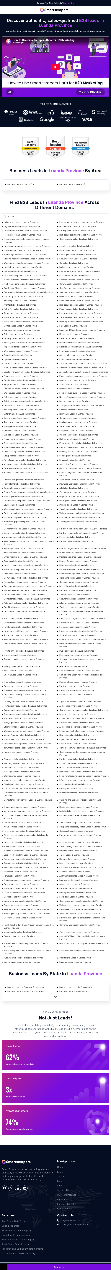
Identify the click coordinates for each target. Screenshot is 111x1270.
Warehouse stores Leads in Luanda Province (24, 389)
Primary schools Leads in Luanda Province (23, 439)
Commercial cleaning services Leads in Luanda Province (25, 696)
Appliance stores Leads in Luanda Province (23, 347)
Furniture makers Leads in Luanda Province (23, 627)
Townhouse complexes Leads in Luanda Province (26, 748)
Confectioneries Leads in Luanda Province (78, 763)
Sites (59, 1185)
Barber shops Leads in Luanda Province (77, 267)
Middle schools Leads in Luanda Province (78, 553)
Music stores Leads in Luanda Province (76, 651)
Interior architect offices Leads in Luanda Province (81, 731)
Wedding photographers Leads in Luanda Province (27, 731)
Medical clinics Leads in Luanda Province (77, 380)
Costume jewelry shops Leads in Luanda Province (26, 578)
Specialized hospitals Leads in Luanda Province (25, 859)
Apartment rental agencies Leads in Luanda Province (27, 743)
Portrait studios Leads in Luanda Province (22, 822)
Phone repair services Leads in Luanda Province (25, 714)
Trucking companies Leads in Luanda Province (80, 607)
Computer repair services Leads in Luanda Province (27, 599)
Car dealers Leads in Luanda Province (21, 435)
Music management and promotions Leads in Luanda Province (27, 952)
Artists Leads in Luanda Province (73, 488)
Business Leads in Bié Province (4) (74, 991)
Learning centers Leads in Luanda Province (78, 451)
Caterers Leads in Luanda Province (19, 414)
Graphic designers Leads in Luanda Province (24, 607)
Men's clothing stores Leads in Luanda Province (25, 368)
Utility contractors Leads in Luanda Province (23, 727)
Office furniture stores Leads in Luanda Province (25, 557)
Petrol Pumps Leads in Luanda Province (21, 309)
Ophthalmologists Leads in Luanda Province (23, 784)
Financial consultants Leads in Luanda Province (25, 582)
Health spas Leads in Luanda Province (76, 767)
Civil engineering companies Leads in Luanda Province (83, 710)
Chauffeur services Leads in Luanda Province (79, 288)
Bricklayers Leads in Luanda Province (76, 788)
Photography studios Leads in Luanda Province (80, 835)
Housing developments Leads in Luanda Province (26, 565)
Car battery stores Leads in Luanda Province (79, 623)
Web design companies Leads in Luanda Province (81, 905)
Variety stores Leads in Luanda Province (22, 666)
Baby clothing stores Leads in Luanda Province (25, 644)
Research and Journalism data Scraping (22, 1248)
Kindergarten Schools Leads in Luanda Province (80, 443)
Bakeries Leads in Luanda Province (75, 962)
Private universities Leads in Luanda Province (24, 651)
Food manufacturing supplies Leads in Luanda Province (84, 776)
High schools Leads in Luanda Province (76, 439)
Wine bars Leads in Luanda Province (20, 573)
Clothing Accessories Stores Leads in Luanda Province (28, 259)
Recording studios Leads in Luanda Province (24, 659)
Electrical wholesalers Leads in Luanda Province (80, 347)
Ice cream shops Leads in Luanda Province (23, 932)
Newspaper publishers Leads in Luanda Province (26, 631)
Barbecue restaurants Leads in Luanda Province (25, 590)
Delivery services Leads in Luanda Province (79, 807)
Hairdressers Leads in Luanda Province (76, 735)
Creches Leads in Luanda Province (75, 871)
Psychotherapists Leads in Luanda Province (78, 793)
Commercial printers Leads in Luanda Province (24, 611)
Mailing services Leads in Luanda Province (78, 500)
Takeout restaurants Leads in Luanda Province (80, 317)
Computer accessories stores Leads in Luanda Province (29, 586)
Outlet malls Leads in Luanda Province (76, 831)
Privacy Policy (64, 1199)
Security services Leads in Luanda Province (78, 599)
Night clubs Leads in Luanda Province (76, 414)
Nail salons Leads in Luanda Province (20, 718)
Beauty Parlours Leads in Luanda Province (78, 259)
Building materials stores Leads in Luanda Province (82, 533)
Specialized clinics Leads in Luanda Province (24, 739)
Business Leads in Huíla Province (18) (76, 987)
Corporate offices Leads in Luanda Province (79, 280)
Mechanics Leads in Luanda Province (76, 296)
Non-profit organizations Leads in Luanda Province (82, 397)
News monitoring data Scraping (18, 1239)
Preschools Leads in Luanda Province (20, 443)
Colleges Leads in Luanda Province (19, 468)
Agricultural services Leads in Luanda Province (80, 702)
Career (60, 1176)
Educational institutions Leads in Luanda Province (81, 447)
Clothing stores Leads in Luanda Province (77, 254)
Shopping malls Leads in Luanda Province (22, 250)
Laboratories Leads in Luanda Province (76, 565)
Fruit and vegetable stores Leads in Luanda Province (83, 548)
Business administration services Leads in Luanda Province (26, 794)
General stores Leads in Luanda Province (77, 418)
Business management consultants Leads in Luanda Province (82, 919)
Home (60, 1167)
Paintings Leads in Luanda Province (75, 686)
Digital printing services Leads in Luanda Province (81, 811)
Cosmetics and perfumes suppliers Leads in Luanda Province (82, 753)
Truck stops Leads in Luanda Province (21, 635)
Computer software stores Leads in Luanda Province (82, 748)
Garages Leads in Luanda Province (19, 936)
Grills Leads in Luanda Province (73, 666)
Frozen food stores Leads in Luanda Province (79, 815)
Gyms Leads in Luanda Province (18, 359)
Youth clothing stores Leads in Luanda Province (80, 846)
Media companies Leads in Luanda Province (23, 618)
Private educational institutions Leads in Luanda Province (80, 645)
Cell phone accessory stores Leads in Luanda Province (84, 827)
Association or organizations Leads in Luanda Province (83, 372)
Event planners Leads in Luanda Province (77, 359)
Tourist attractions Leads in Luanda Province (79, 932)
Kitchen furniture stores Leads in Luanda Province (81, 718)
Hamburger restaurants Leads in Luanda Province (81, 321)
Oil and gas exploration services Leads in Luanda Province (26, 836)
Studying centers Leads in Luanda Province (23, 722)
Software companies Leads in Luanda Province (25, 517)
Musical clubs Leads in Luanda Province (77, 714)
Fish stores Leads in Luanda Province (20, 397)
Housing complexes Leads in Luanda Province (24, 831)
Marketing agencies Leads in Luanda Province (24, 284)
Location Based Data (68, 1204)
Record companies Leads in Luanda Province (24, 863)
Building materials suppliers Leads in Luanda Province (83, 529)
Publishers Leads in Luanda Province (75, 888)
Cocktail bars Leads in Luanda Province (77, 635)
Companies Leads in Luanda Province (76, 430)
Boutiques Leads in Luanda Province (20, 426)
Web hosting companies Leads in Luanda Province (82, 513)
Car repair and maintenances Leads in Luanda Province (28, 292)
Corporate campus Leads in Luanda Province (24, 488)
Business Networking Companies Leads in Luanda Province (26, 945)
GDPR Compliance (66, 1194)
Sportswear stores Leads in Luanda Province (24, 888)
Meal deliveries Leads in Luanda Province (22, 682)
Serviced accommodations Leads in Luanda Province (83, 363)
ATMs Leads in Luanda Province (73, 384)
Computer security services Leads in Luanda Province (28, 800)
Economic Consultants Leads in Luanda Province (25, 855)
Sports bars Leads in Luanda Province (21, 317)
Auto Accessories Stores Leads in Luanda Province (26, 788)
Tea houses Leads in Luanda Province (21, 422)
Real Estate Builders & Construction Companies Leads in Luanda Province (29, 926)
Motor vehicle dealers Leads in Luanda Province (25, 780)
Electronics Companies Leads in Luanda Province (26, 569)
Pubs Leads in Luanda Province (18, 334)
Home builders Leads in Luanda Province (77, 226)
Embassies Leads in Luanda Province (20, 871)
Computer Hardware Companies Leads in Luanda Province (81, 660)
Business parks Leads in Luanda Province (77, 590)
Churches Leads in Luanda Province (20, 430)
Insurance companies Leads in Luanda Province (25, 537)
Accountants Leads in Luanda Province (21, 561)
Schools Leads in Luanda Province (74, 594)
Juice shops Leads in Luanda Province (76, 479)
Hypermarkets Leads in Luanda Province (77, 859)
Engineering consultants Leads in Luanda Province (26, 880)
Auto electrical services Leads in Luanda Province (26, 603)
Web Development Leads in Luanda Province (79, 913)
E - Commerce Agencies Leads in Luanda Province (82, 618)
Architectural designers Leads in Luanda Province (81, 727)
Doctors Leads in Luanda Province (19, 897)
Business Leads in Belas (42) (72, 184)
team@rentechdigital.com (74, 1224)
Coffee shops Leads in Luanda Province (22, 326)
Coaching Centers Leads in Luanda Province (24, 918)
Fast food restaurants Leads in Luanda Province (80, 313)
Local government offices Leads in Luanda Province (27, 372)
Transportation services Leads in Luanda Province (81, 405)
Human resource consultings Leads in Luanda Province (83, 943)
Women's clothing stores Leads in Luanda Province (27, 263)
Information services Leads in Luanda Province (80, 780)
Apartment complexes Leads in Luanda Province (25, 275)
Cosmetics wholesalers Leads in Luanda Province (81, 901)
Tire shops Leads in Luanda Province (20, 300)
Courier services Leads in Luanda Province (23, 380)
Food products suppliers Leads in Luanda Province (82, 393)
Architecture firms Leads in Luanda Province (79, 706)
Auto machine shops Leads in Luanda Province (80, 822)
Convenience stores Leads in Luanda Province (25, 418)
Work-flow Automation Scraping (18, 1253)
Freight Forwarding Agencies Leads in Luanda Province (28, 492)
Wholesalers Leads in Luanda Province (21, 351)
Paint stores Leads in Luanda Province (76, 541)
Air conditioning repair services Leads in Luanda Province (25, 816)
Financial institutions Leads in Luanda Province (79, 517)
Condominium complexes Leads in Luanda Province (27, 500)
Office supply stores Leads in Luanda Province (24, 892)
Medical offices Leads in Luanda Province (78, 682)
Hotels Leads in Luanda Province (74, 334)
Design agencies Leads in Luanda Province (23, 513)
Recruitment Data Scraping (16, 1235)
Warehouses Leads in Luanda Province (21, 393)
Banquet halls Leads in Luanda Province (21, 759)
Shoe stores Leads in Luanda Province (76, 426)
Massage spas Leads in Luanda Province (22, 772)
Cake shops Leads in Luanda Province (76, 338)
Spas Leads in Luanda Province (18, 670)
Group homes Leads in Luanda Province (22, 456)
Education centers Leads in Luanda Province (24, 447)
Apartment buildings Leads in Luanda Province (80, 876)
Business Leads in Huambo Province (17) (25, 991)
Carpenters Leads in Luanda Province (20, 710)
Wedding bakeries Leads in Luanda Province (24, 763)
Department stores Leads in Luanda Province (79, 342)
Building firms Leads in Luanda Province (77, 230)
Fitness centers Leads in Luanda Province (78, 627)
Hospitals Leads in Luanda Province (20, 384)
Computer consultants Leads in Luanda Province (25, 230)
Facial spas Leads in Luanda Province (76, 897)
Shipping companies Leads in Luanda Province (25, 807)
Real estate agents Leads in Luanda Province (79, 271)
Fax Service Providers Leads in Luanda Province (81, 867)
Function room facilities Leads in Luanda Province (26, 472)
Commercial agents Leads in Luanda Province (79, 842)
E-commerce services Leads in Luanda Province (80, 631)
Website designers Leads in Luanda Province (24, 479)
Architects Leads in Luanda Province (20, 305)
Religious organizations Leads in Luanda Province (26, 401)
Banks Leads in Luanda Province (73, 409)
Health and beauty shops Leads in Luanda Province (27, 246)
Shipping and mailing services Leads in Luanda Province (80, 801)
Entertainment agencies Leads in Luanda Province (81, 573)
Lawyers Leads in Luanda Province (74, 460)
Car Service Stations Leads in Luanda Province (25, 288)
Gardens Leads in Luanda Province (19, 363)
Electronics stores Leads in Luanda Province (79, 300)
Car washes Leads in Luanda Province (76, 284)
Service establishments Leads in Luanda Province (26, 867)
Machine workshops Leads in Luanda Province (80, 557)
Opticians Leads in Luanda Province (75, 784)
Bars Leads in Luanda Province (73, 326)
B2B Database (64, 1208)
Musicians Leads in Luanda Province (20, 655)
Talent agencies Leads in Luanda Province (78, 509)
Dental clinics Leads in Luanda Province (21, 405)
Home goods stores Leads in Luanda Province (24, 342)
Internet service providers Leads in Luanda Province (82, 639)
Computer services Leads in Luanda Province (24, 623)
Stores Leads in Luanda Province (74, 884)
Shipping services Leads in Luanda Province (23, 496)
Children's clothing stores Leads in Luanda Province (82, 368)
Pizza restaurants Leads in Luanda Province (78, 309)
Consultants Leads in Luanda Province (21, 884)
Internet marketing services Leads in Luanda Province (28, 509)
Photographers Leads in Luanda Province (77, 892)
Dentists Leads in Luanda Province (74, 401)
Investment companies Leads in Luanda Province (25, 464)
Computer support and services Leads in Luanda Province (81, 612)
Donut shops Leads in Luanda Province (76, 586)
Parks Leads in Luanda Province (18, 355)
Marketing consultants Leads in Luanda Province (25, 254)
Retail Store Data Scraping (16, 1244)
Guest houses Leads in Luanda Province (22, 675)
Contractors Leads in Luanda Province (21, 686)
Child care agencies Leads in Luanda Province (24, 451)
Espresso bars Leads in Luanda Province (77, 739)
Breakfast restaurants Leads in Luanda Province (25, 690)
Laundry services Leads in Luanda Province (23, 702)
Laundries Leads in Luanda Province (75, 694)
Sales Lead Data (10, 1225)
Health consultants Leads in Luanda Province (24, 235)
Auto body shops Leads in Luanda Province (23, 296)
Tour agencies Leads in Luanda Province (77, 492)
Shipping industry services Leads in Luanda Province (27, 913)
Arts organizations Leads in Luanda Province (79, 603)
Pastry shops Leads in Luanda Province (76, 690)
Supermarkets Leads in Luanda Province (22, 330)
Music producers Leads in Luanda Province (78, 655)
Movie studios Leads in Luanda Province (22, 846)
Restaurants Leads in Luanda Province (21, 313)
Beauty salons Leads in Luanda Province (22, 962)
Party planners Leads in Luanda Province (22, 484)
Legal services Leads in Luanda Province (22, 226)
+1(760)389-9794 (71, 1220)
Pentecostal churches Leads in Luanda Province (80, 772)
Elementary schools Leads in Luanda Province (24, 529)
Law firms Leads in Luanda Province (75, 275)
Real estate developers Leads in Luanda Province (81, 222)
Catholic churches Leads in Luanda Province (79, 670)
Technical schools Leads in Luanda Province (24, 553)
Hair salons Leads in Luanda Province (20, 271)
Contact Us (68, 3)
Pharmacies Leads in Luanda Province (21, 376)
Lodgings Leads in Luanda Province (75, 456)
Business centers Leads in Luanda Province (78, 880)
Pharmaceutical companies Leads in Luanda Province (83, 376)
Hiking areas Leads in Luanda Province (21, 752)
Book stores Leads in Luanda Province (76, 250)
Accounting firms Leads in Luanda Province (78, 464)
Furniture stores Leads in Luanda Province (78, 422)
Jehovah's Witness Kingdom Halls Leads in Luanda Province (82, 937)
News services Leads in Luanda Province (22, 827)
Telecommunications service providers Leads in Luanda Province (29, 542)
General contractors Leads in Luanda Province (24, 533)
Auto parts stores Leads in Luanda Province (78, 292)
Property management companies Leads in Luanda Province (26, 240)
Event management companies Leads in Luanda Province (80, 474)
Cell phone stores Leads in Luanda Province (79, 578)
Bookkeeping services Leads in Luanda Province (81, 569)
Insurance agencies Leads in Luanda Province (79, 484)
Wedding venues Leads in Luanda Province (78, 435)
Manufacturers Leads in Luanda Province (22, 280)
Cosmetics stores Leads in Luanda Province (78, 239)
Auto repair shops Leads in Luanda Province (23, 958)
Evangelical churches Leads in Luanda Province (25, 901)
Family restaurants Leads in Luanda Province (23, 321)
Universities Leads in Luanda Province (21, 222)
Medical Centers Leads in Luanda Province (78, 561)
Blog (59, 1181)
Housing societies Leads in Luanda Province (23, 842)
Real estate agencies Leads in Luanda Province (80, 305)
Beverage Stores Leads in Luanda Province (23, 548)
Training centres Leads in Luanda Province (78, 521)
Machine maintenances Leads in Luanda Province (26, 851)
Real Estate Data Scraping (15, 1221)
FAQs (60, 1171)
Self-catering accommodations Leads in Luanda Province (80, 676)
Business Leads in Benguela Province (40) (26, 987)
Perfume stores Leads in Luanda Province (78, 851)
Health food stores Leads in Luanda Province (24, 267)
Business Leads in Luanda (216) (21, 184)
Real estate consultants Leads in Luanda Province (81, 235)
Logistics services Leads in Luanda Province (79, 496)
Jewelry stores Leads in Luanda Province (77, 246)
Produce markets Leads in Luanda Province (78, 759)
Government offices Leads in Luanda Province (24, 594)
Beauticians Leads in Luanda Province (76, 863)
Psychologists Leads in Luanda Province (77, 537)
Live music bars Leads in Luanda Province (22, 767)
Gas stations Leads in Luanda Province (76, 958)
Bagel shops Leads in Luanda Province (21, 905)
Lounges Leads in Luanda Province (19, 505)
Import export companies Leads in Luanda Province (27, 811)
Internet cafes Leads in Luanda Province (22, 776)
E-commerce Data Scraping (16, 1230)
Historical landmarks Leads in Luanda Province (80, 468)
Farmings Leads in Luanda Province (19, 876)
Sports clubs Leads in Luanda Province (76, 355)
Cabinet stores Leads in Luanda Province (77, 743)
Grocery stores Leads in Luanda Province (22, 338)
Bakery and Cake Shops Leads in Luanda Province (82, 330)
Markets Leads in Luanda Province (74, 389)
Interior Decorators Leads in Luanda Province (24, 735)
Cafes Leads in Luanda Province (73, 263)
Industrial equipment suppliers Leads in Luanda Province (24, 523)
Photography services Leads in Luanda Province (25, 706)
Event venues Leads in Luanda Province (77, 351)
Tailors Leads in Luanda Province (74, 855)
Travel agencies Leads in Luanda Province (23, 409)
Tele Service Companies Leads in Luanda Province (27, 909)
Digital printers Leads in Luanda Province (77, 505)
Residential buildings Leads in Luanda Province (80, 909)
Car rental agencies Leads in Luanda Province (79, 925)
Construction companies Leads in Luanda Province (82, 950)
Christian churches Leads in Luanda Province (79, 722)
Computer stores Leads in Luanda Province (78, 582)
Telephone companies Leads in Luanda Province (26, 639)
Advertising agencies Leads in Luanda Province (25, 460)
